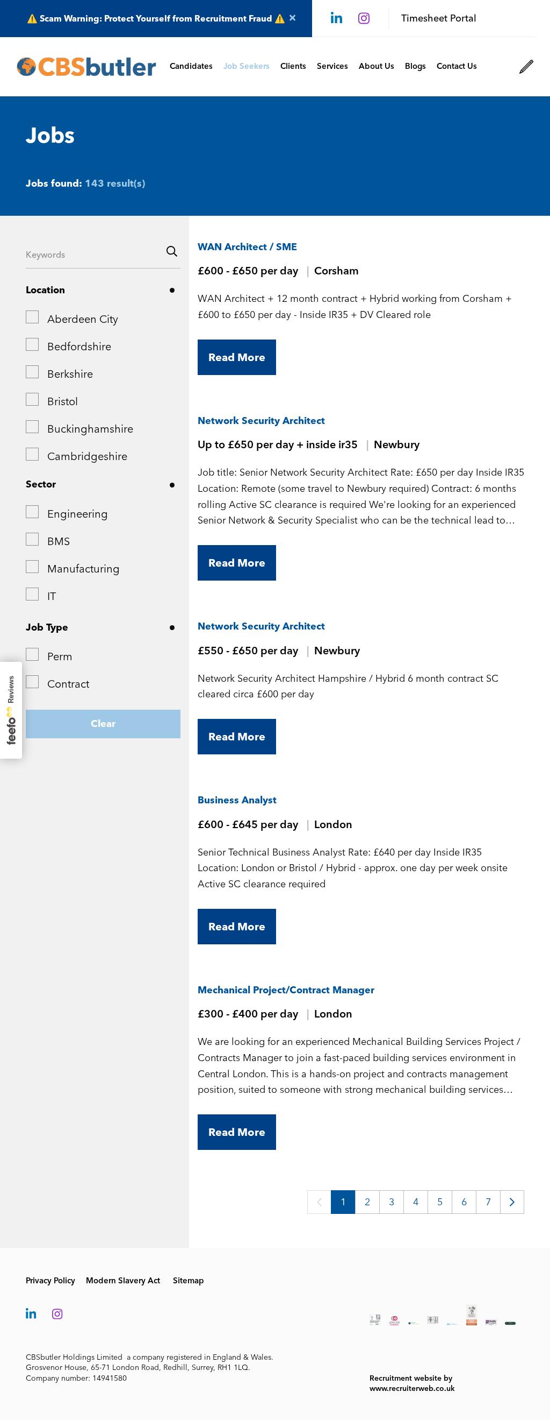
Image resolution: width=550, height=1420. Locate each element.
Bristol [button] (62, 401)
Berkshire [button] (70, 374)
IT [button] (51, 596)
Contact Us (457, 66)
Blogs (415, 66)
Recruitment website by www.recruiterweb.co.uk (412, 1384)
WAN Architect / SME (247, 247)
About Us (376, 66)
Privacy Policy (50, 1280)
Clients (293, 66)
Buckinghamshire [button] (90, 428)
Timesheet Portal (438, 18)
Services (332, 66)
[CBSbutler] (86, 67)
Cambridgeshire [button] (87, 456)
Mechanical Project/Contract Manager (286, 990)
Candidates (191, 66)
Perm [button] (60, 656)
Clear (103, 724)
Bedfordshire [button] (79, 346)
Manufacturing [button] (83, 568)
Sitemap (188, 1280)
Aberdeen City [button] (82, 319)
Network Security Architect (261, 421)
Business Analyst (237, 800)
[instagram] (364, 18)
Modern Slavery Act (123, 1280)
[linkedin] (336, 18)
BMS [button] (58, 541)
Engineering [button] (77, 513)
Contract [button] (68, 683)
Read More (236, 357)
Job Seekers (246, 66)
